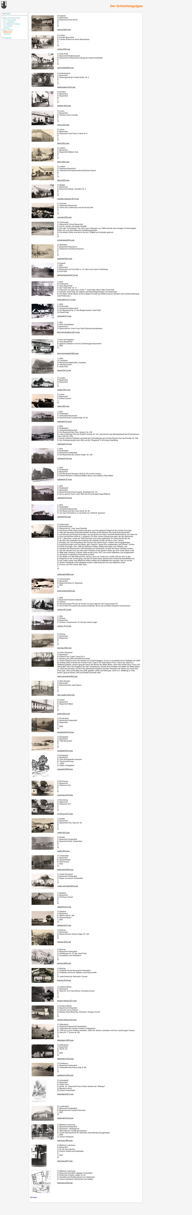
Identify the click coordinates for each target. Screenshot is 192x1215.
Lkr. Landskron (9, 22)
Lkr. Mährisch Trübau (11, 24)
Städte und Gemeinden (11, 18)
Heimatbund (7, 38)
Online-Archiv (7, 30)
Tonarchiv (7, 34)
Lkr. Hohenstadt (9, 20)
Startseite (6, 13)
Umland (6, 28)
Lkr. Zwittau (7, 26)
